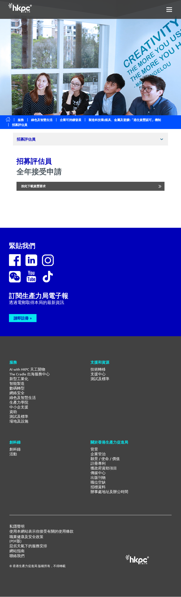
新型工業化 (18, 378)
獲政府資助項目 (103, 468)
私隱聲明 (17, 526)
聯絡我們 (17, 556)
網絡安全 (17, 392)
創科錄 (15, 449)
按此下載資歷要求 (33, 186)
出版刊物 (98, 477)
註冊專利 (98, 463)
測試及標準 (18, 416)
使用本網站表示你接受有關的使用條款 (41, 531)
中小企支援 (18, 407)
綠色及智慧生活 (42, 120)
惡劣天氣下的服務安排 (28, 546)
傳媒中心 (98, 472)
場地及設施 (18, 421)
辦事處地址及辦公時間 (109, 491)
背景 (94, 449)
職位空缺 (98, 482)
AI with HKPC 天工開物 (27, 369)
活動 (13, 454)
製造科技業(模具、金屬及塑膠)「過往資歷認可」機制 (125, 120)
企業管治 (98, 454)
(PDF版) (15, 541)
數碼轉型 (17, 388)
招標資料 (98, 487)
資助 (13, 411)
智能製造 (17, 383)
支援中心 (98, 374)
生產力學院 (18, 402)
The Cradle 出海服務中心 (29, 374)
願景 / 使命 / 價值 (105, 458)
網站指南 (17, 551)
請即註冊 (21, 318)
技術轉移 (98, 369)
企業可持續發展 (70, 120)
